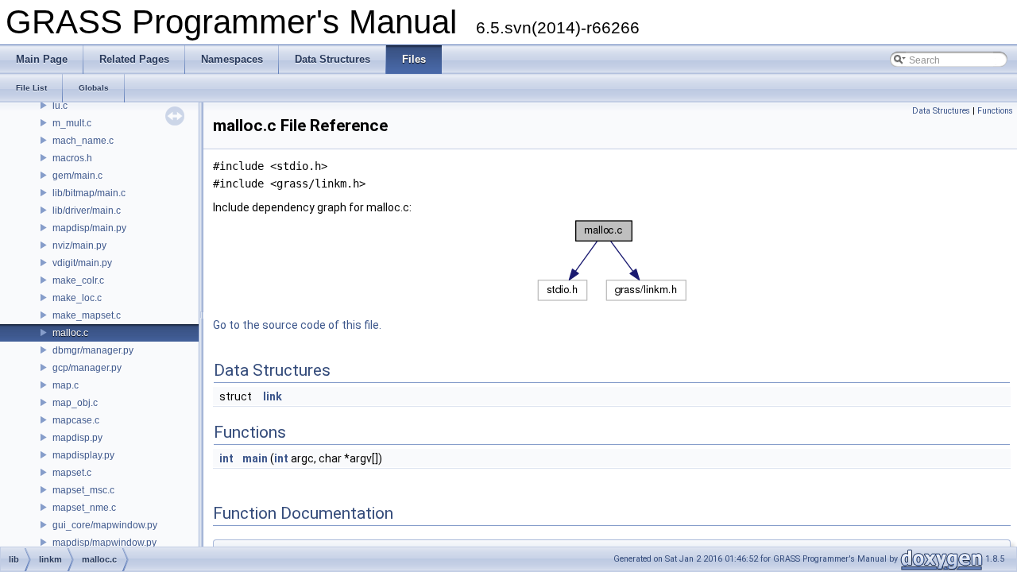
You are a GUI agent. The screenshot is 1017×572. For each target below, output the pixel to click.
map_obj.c (75, 402)
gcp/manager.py (87, 367)
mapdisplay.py (83, 455)
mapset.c (71, 472)
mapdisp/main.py (89, 228)
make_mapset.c (86, 315)
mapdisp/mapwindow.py (104, 542)
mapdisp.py (77, 437)
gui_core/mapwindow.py (104, 525)
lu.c (60, 105)
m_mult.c (71, 123)
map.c (65, 385)
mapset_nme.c (84, 507)
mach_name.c (83, 140)
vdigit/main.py (82, 263)
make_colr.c (78, 280)
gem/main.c (77, 175)
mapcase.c (75, 420)
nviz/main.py (79, 245)
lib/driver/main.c (86, 210)
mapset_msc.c (83, 490)
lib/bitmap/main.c (89, 193)
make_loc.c (77, 297)
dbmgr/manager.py (92, 350)
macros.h (72, 158)
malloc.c (70, 332)
